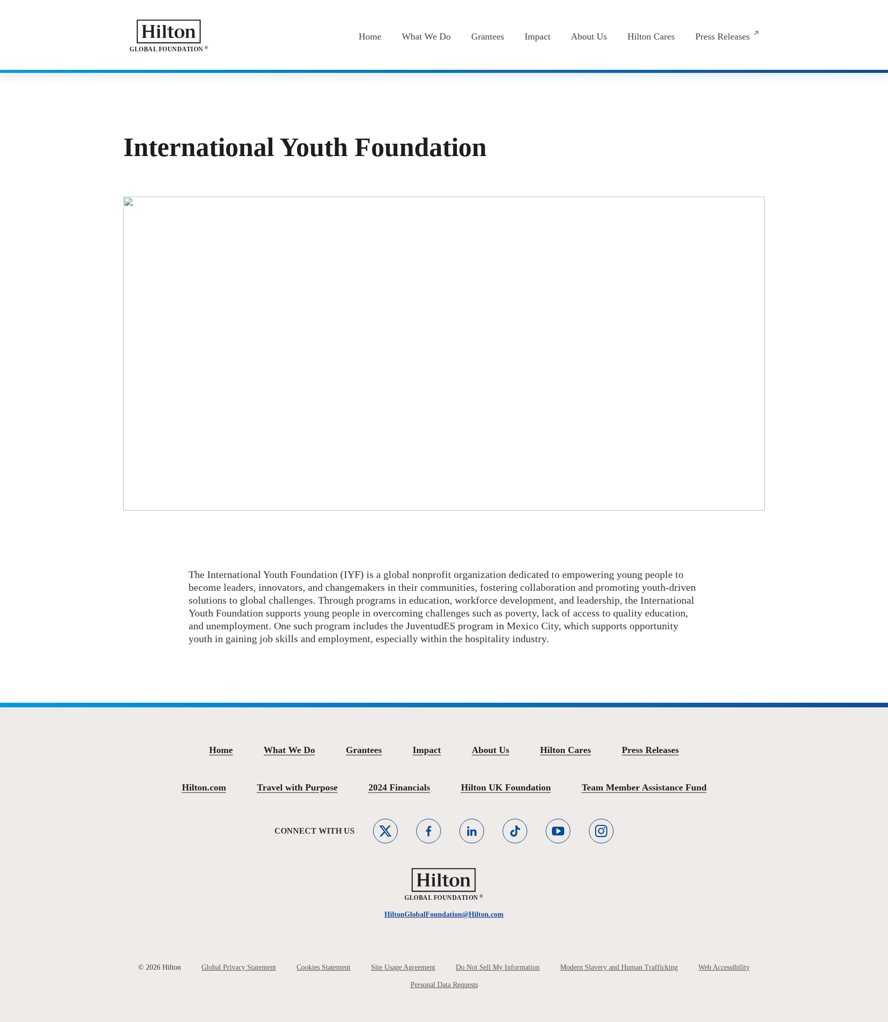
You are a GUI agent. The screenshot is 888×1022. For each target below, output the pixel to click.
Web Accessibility (724, 967)
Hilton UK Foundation (506, 787)
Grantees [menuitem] (487, 36)
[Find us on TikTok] (515, 831)
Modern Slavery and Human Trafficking (619, 967)
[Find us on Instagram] (601, 831)
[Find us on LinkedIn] (471, 831)
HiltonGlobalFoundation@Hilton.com (444, 914)
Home (221, 750)
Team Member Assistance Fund (644, 787)
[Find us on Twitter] (385, 831)
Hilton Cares (565, 750)
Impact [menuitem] (537, 36)
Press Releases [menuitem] (722, 36)
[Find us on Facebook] (428, 831)
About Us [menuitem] (589, 36)
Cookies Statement (323, 967)
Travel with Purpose (297, 787)
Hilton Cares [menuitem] (651, 36)
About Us (490, 750)
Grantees (364, 750)
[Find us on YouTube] (558, 831)
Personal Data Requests (444, 985)
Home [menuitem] (370, 36)
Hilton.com (204, 787)
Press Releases (650, 750)
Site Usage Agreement (403, 967)
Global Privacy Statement (238, 967)
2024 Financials (399, 787)
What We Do (289, 750)
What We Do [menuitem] (426, 36)
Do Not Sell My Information (498, 967)
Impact (427, 750)
